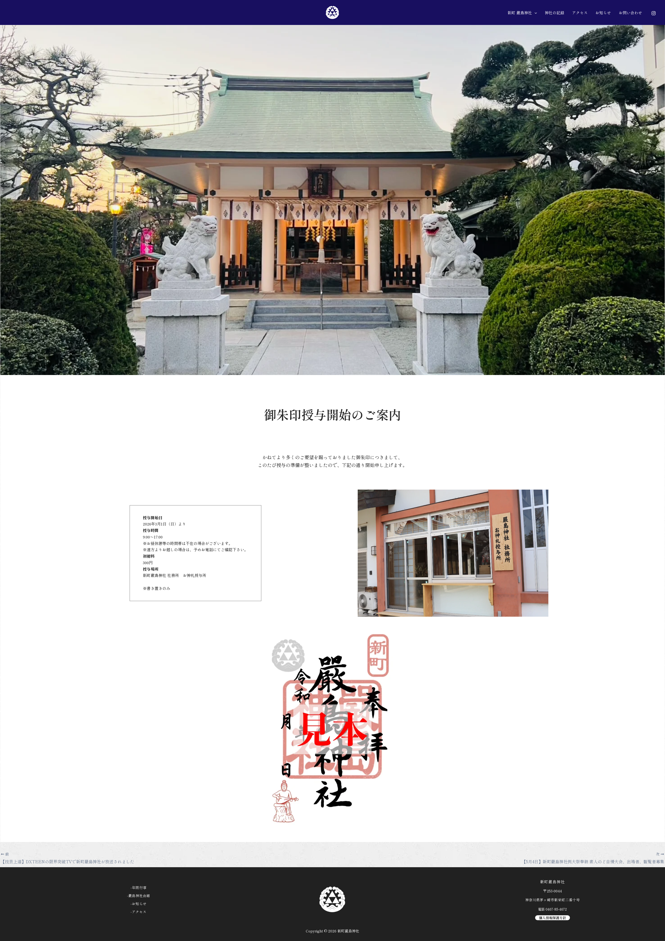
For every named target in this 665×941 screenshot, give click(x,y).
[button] (534, 13)
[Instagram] (653, 13)
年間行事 (139, 887)
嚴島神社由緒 (139, 895)
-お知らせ (139, 903)
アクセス (139, 911)
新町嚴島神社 (348, 930)
